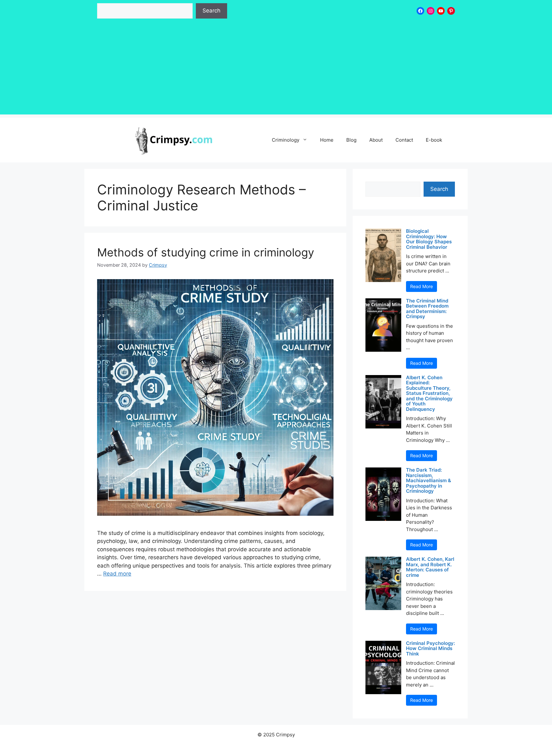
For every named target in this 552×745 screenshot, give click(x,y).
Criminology (285, 140)
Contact (404, 140)
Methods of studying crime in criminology (205, 252)
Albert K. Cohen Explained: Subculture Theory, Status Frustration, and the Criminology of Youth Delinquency (429, 393)
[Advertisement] (276, 69)
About (376, 140)
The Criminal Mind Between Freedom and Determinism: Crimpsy (427, 308)
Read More (421, 286)
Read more (117, 573)
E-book (434, 140)
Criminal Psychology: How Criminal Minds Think (430, 649)
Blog (351, 140)
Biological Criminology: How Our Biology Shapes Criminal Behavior (429, 239)
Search (211, 10)
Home (327, 140)
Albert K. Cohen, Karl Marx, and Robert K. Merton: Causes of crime (430, 567)
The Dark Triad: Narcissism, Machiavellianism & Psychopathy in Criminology (428, 480)
